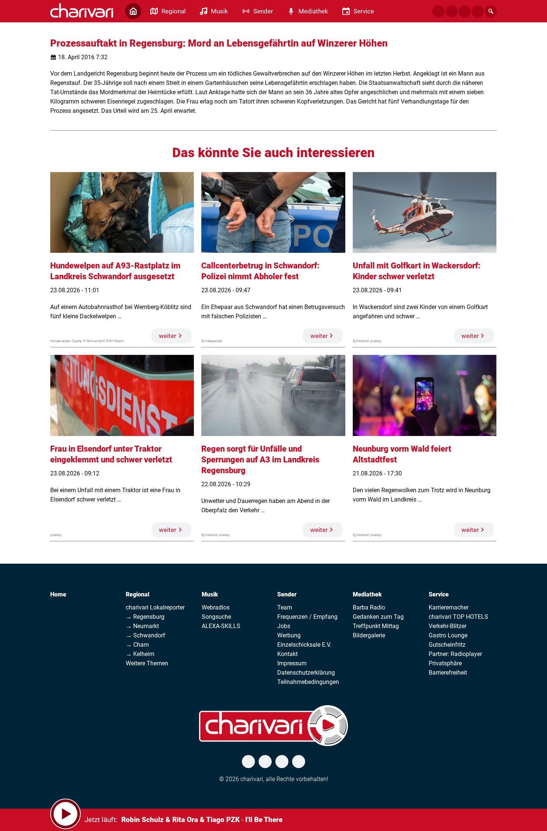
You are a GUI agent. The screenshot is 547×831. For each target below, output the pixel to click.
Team (284, 607)
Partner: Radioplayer (455, 654)
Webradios (216, 607)
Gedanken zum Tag (378, 616)
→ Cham (137, 644)
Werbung (289, 635)
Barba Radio (369, 607)
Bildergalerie (369, 635)
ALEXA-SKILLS (221, 626)
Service (439, 594)
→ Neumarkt (142, 626)
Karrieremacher (448, 607)
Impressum (292, 663)
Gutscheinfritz (447, 644)
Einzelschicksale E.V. (304, 644)
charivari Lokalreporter (155, 607)
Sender (287, 594)
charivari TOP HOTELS (458, 616)
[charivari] (81, 10)
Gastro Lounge (448, 635)
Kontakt (287, 654)
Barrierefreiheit (448, 672)
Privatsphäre (445, 663)
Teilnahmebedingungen (308, 681)
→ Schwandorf (145, 635)
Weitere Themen (147, 663)
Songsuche (216, 616)
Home (58, 594)
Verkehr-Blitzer (447, 626)
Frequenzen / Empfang (307, 616)
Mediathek (367, 594)
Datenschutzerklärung (306, 672)
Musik (210, 594)
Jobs (283, 626)
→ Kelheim (140, 654)
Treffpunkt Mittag (376, 626)
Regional (137, 594)
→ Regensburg (145, 616)
